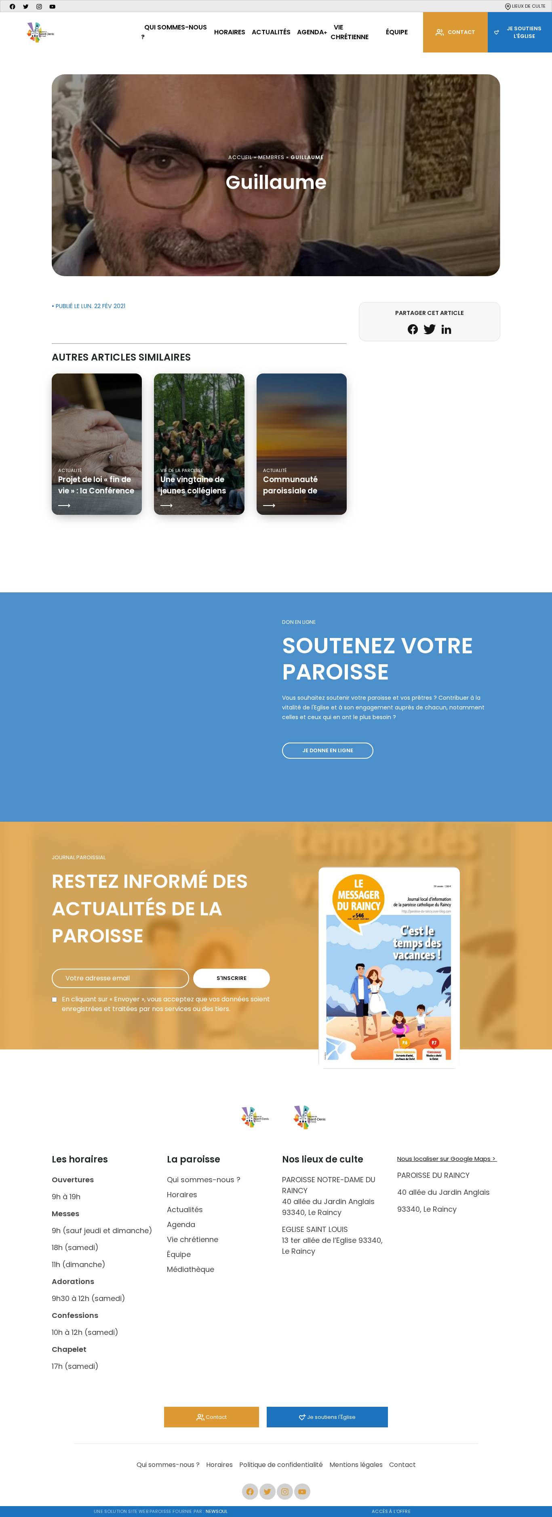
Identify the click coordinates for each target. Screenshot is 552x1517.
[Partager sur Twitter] (430, 329)
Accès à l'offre (391, 1511)
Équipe (397, 32)
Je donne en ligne (327, 750)
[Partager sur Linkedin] (446, 329)
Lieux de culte (528, 6)
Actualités (271, 32)
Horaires (229, 32)
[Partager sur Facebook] (413, 329)
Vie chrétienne (350, 32)
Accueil (240, 157)
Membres (271, 157)
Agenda (310, 32)
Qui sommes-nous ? (174, 32)
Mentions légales (356, 1464)
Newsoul (217, 1511)
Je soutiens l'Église (331, 1417)
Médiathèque (190, 1269)
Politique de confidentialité (281, 1464)
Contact (461, 32)
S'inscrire (232, 978)
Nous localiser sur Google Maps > (447, 1158)
